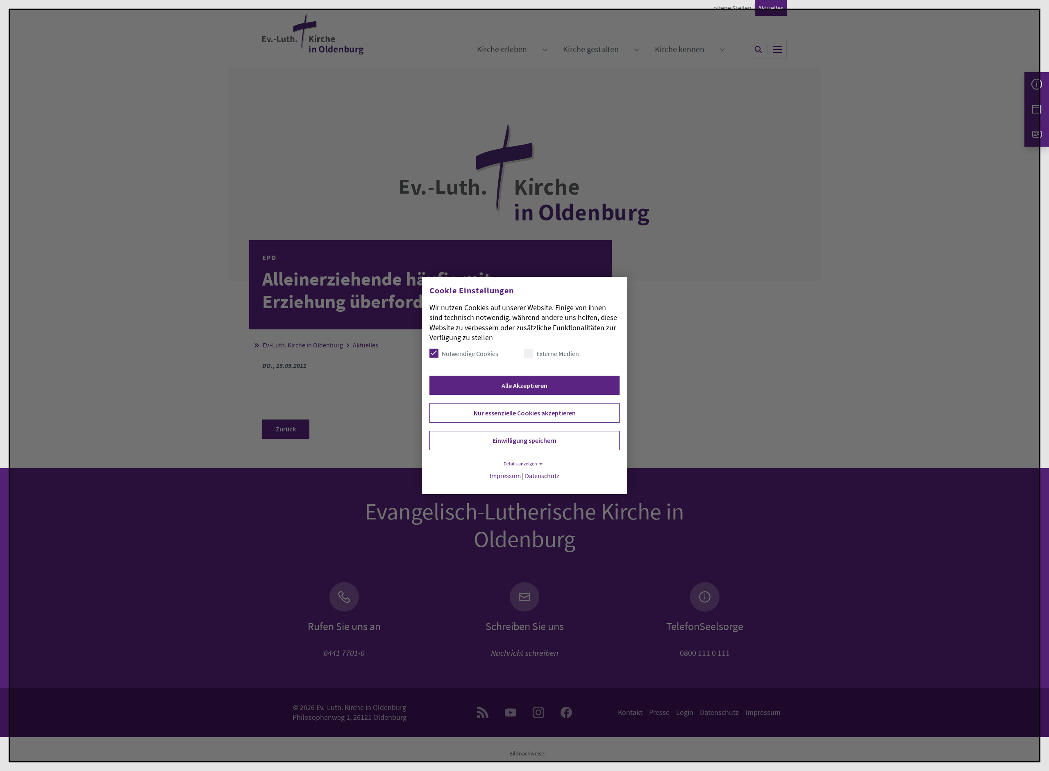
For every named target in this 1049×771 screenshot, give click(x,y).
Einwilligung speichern (524, 440)
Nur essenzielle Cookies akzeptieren (525, 413)
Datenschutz (542, 476)
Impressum (505, 476)
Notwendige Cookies (470, 353)
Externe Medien (557, 353)
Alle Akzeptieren (524, 385)
